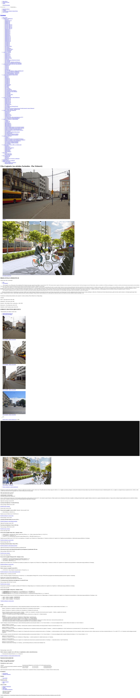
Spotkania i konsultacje (7, 674)
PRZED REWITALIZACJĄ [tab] (8, 313)
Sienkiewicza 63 (7, 103)
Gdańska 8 (7, 136)
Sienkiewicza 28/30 (8, 58)
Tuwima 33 (7, 65)
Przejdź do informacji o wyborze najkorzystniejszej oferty (10, 571)
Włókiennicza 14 (8, 38)
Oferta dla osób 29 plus (9, 163)
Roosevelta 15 (7, 112)
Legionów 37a (7, 121)
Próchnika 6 (7, 145)
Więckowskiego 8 (8, 151)
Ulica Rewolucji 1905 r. (9, 49)
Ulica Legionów (7, 88)
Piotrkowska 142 (8, 111)
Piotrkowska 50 (7, 150)
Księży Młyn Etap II (8, 154)
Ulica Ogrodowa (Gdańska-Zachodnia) (11, 142)
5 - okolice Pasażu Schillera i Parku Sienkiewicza (11, 97)
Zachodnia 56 (7, 83)
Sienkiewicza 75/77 (8, 115)
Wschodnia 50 (7, 43)
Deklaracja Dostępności (7, 686)
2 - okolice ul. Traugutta (7, 52)
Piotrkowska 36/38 (8, 148)
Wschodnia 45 (7, 42)
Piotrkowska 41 (7, 149)
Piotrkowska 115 (8, 100)
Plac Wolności (7, 85)
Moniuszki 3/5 (7, 156)
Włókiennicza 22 (8, 41)
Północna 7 (7, 76)
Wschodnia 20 (7, 78)
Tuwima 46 (7, 67)
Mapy (4, 682)
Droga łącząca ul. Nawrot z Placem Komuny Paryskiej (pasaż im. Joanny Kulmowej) (19, 108)
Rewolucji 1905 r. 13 (8, 24)
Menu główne (5, 1)
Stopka (4, 3)
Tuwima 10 (7, 157)
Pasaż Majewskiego (8, 46)
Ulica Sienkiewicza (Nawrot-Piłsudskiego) (12, 118)
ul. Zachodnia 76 (5, 159)
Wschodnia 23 (7, 79)
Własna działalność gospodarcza (10, 162)
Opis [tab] (3, 282)
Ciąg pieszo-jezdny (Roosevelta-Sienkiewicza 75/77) (14, 117)
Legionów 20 (7, 137)
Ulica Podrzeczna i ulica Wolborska (11, 91)
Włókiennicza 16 (8, 40)
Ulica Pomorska (7, 92)
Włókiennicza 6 (7, 33)
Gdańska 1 (7, 120)
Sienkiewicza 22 (7, 56)
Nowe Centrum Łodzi (6, 155)
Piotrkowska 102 (8, 98)
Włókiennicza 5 (7, 32)
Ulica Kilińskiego (8, 48)
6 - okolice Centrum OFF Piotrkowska (9, 110)
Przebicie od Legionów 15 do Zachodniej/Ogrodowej (14, 138)
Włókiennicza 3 (7, 30)
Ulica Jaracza (7, 47)
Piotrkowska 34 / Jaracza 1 (9, 147)
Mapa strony (5, 688)
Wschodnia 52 (7, 44)
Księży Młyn (5, 152)
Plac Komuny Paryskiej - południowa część (12, 109)
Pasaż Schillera (7, 107)
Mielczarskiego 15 (8, 124)
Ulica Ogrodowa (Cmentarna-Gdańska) (11, 133)
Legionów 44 (7, 122)
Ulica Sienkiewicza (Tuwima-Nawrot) (11, 106)
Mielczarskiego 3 (8, 123)
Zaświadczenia (5, 673)
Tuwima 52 (7, 68)
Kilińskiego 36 (7, 23)
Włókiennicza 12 (8, 37)
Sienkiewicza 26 (7, 57)
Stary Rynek (7, 87)
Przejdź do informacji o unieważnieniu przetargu (8, 521)
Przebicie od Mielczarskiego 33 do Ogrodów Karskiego (14, 127)
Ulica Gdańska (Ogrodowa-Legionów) (11, 134)
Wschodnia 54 (7, 45)
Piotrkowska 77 (7, 55)
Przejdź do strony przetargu (5, 506)
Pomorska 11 (7, 75)
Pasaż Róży (7, 86)
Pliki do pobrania (6, 681)
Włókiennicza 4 (7, 31)
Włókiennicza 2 (7, 29)
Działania (4, 10)
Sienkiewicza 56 (7, 114)
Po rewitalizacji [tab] (5, 283)
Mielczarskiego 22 (8, 125)
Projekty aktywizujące (6, 161)
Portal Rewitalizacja (6, 9)
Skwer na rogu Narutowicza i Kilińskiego (12, 71)
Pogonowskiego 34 (8, 20)
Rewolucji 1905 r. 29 (8, 27)
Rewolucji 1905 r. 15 (8, 25)
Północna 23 (7, 77)
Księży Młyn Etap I (8, 153)
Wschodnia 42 (7, 82)
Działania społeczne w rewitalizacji (9, 160)
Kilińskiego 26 (7, 21)
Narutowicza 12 (7, 54)
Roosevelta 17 (7, 113)
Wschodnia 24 (7, 80)
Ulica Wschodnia (8, 51)
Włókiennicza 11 (8, 36)
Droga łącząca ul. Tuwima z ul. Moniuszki (12, 158)
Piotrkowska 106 (8, 99)
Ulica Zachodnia (8, 96)
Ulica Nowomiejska (8, 89)
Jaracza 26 (6, 19)
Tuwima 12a (7, 59)
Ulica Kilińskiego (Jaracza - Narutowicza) (12, 72)
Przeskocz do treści (6, 2)
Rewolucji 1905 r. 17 (8, 26)
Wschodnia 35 (7, 81)
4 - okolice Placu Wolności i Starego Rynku (10, 74)
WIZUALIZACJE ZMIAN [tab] (7, 314)
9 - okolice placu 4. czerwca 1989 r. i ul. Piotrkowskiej (12, 144)
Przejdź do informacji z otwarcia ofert (6, 515)
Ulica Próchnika (7, 93)
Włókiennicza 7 (7, 34)
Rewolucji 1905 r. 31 (8, 28)
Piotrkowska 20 (7, 146)
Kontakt (4, 687)
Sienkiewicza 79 (7, 116)
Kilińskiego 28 (7, 22)
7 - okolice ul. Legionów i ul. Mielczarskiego (10, 119)
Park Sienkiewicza (8, 104)
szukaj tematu (13, 7)
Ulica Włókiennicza (8, 50)
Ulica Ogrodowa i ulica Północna (10, 90)
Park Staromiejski (8, 84)
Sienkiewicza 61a (8, 102)
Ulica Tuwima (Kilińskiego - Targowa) (11, 73)
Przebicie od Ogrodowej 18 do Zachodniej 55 (13, 140)
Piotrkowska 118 (8, 101)
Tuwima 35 (7, 66)
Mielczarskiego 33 (8, 126)
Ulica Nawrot (7, 105)
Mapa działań (5, 17)
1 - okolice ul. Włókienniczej (8, 18)
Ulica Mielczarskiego (8, 132)
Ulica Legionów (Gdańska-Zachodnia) (11, 141)
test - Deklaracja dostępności (7, 689)
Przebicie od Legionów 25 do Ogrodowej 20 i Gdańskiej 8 (15, 139)
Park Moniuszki (7, 69)
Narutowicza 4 (7, 53)
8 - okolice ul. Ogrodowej (7, 135)
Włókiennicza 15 (8, 39)
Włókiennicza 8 (7, 35)
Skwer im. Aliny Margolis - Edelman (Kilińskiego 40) (14, 70)
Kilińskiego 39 (7, 64)
